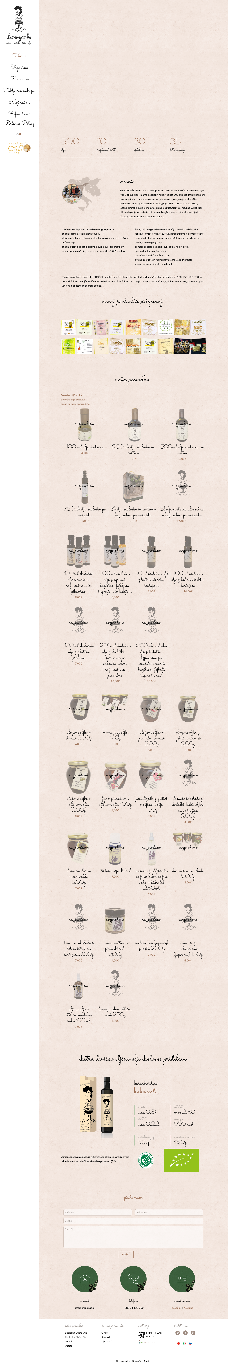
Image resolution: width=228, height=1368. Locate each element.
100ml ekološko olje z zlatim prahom (78, 652)
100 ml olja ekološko (85, 447)
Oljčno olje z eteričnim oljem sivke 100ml (78, 1015)
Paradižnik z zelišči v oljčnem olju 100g (151, 804)
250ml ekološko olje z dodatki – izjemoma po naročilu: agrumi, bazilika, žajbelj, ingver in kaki (151, 660)
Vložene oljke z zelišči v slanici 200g (188, 738)
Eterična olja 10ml (115, 871)
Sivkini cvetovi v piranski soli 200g (115, 949)
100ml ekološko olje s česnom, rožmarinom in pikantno (78, 582)
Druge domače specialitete (75, 404)
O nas (104, 1332)
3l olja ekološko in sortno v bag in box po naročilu (133, 512)
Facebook (176, 1308)
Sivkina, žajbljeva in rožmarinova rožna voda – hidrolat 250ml (152, 879)
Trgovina (19, 67)
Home (19, 56)
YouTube (188, 1308)
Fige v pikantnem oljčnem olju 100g (115, 801)
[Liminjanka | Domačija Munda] (19, 25)
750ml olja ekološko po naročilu (85, 512)
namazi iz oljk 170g (115, 735)
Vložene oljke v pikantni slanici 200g (151, 738)
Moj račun (19, 102)
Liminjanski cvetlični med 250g (115, 1012)
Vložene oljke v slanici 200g (79, 735)
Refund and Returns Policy (19, 118)
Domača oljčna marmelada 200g (78, 876)
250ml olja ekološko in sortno (133, 450)
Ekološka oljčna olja (71, 395)
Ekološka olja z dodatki (72, 399)
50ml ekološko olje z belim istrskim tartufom (151, 579)
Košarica (19, 79)
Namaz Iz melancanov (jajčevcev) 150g (188, 949)
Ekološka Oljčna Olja (76, 1332)
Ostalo (68, 1346)
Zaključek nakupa (19, 91)
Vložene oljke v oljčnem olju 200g (78, 804)
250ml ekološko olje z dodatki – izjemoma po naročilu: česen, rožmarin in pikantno (115, 660)
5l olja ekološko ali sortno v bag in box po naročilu (182, 512)
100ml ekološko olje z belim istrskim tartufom (188, 579)
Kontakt (105, 1337)
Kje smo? (106, 1341)
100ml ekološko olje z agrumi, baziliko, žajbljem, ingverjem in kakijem (115, 582)
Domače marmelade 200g (188, 874)
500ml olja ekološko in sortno (182, 450)
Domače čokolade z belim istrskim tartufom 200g (79, 949)
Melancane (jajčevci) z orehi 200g (151, 946)
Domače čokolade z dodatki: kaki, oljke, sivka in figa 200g (188, 807)
